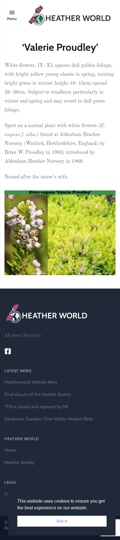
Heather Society (19, 462)
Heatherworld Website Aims (30, 382)
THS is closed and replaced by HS (36, 406)
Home (10, 450)
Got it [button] (62, 521)
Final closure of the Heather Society (37, 394)
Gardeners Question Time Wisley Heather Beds (48, 419)
